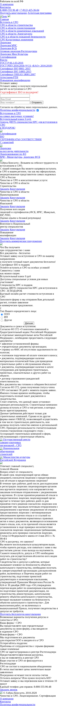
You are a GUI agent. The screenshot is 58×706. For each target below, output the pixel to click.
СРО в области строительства (16, 25)
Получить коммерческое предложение (21, 241)
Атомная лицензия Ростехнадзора (18, 51)
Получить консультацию (13, 13)
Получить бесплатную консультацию (20, 614)
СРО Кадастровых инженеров (16, 39)
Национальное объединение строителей (9, 451)
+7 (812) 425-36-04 (29, 10)
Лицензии (5, 42)
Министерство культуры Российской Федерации (15, 458)
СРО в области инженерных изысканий (22, 31)
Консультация (17, 189)
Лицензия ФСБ (8, 48)
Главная (4, 19)
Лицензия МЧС (8, 45)
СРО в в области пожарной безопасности (23, 36)
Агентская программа (40, 13)
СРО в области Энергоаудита (16, 33)
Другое (8, 320)
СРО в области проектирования (17, 28)
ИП (6, 317)
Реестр (3, 60)
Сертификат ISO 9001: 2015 (15, 68)
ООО (7, 314)
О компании (7, 4)
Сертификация (8, 57)
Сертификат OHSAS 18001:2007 (18, 74)
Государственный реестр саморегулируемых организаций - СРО (15, 442)
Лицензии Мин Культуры (14, 54)
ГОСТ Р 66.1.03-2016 (11, 62)
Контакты (5, 7)
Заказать (4, 189)
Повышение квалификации (15, 80)
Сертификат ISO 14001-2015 (15, 71)
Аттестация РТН (9, 77)
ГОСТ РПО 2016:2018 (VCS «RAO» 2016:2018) (26, 65)
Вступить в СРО (9, 22)
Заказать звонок (8, 689)
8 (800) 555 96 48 (9, 10)
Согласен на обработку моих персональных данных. (29, 108)
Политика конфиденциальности (17, 110)
